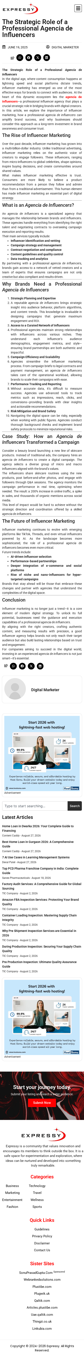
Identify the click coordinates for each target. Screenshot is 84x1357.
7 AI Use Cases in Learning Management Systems (36, 857)
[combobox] (35, 806)
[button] (78, 8)
